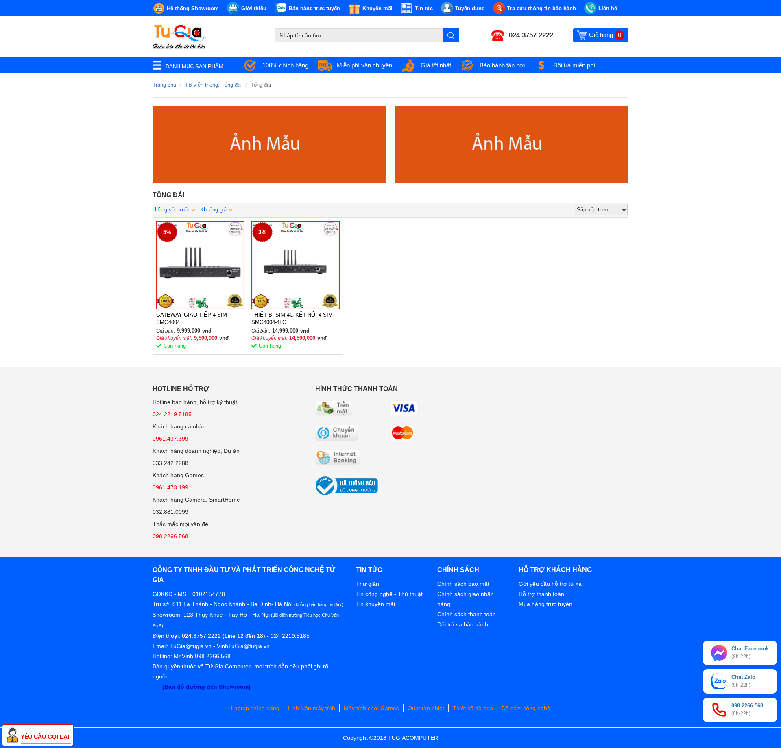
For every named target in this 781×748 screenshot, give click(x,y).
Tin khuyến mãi (375, 604)
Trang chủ (164, 85)
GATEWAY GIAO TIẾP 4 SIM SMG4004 (191, 318)
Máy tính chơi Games (371, 708)
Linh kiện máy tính (311, 708)
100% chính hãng (285, 65)
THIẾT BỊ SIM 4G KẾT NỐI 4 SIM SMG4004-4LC (292, 318)
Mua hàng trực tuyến (545, 604)
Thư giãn (367, 584)
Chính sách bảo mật (463, 584)
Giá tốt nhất (436, 65)
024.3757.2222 (531, 35)
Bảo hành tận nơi (502, 65)
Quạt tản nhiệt (426, 708)
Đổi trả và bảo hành (462, 624)
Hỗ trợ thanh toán (541, 594)
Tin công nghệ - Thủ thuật (389, 594)
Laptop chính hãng (255, 708)
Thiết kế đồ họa (473, 708)
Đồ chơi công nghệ (526, 708)
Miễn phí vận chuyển (364, 65)
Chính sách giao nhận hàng (465, 599)
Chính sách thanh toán (466, 614)
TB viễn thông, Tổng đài (213, 85)
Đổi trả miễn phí (574, 65)
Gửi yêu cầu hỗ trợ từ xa (550, 584)
